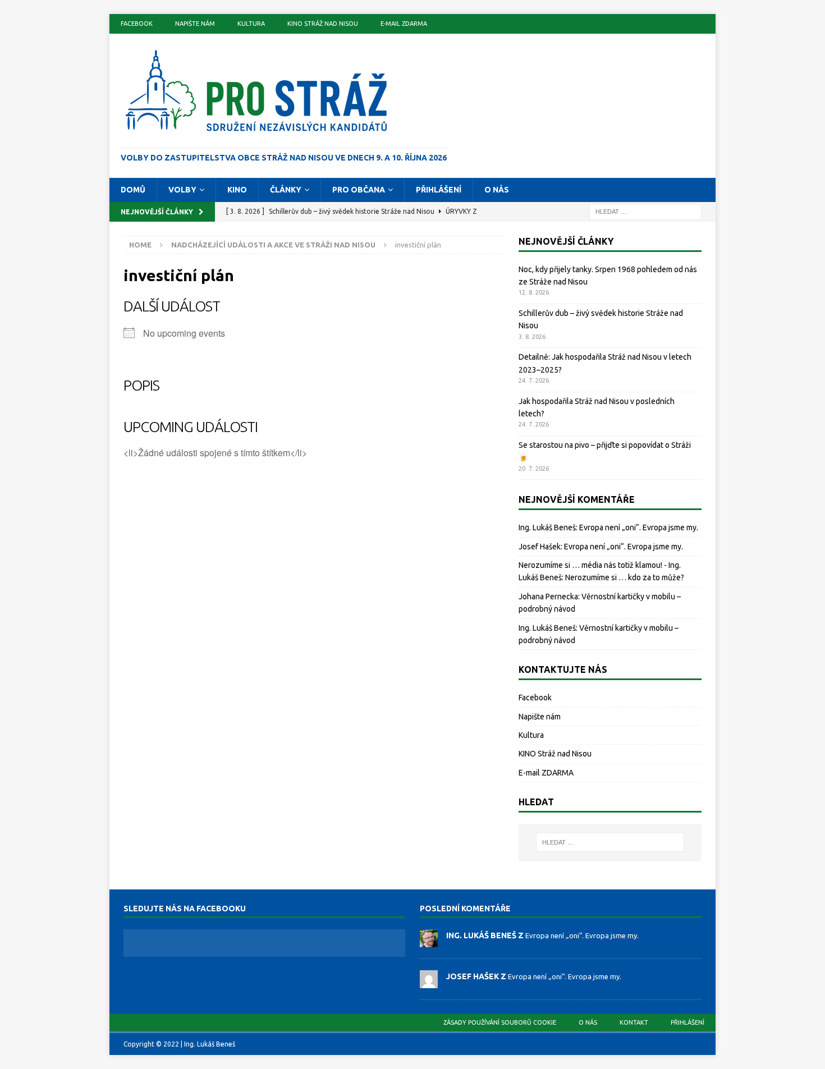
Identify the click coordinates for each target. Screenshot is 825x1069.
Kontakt (634, 1022)
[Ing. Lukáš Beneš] (429, 941)
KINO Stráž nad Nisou (322, 23)
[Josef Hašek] (429, 982)
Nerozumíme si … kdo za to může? (624, 577)
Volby (182, 189)
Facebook (137, 23)
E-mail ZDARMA (404, 23)
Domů (133, 189)
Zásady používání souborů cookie (499, 1022)
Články (285, 189)
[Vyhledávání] (645, 211)
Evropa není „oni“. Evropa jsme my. (638, 527)
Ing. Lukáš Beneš (547, 527)
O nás (496, 189)
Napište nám (195, 23)
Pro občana (358, 189)
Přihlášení (438, 189)
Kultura (251, 23)
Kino (237, 189)
